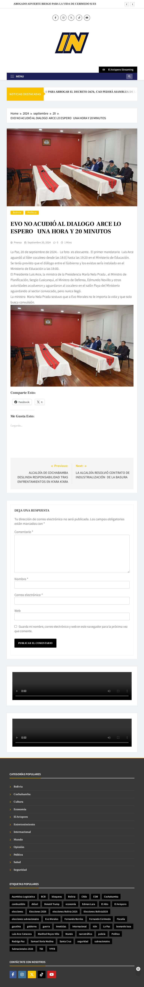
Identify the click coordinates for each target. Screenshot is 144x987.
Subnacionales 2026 (22, 948)
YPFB (52, 948)
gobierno (32, 926)
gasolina (16, 926)
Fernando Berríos (73, 918)
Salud (17, 862)
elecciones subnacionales (25, 918)
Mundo (18, 839)
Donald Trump (51, 904)
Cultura (18, 802)
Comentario (23, 531)
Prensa (18, 242)
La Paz (106, 926)
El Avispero (21, 817)
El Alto (104, 904)
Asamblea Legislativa (23, 896)
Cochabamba (22, 794)
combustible (18, 904)
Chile (84, 896)
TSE (41, 948)
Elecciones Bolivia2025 (96, 911)
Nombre (21, 579)
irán (95, 926)
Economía (20, 809)
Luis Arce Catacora (22, 933)
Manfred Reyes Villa (48, 933)
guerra (46, 926)
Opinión (19, 847)
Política (32, 212)
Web (17, 610)
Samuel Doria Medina (42, 941)
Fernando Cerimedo (100, 918)
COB (95, 896)
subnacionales (102, 941)
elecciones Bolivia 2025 (64, 911)
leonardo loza (123, 926)
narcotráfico (85, 933)
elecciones (17, 911)
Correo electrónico (28, 594)
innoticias (61, 926)
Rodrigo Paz (18, 941)
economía (71, 904)
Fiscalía (121, 918)
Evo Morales (51, 918)
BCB (43, 896)
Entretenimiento (24, 824)
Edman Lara (88, 904)
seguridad (82, 941)
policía (101, 933)
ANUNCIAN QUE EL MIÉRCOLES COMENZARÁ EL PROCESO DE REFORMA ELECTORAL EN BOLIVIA (56, 3)
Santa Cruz (65, 941)
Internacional (22, 832)
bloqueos (57, 896)
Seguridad (20, 870)
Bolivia (17, 212)
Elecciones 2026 (37, 911)
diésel (35, 904)
